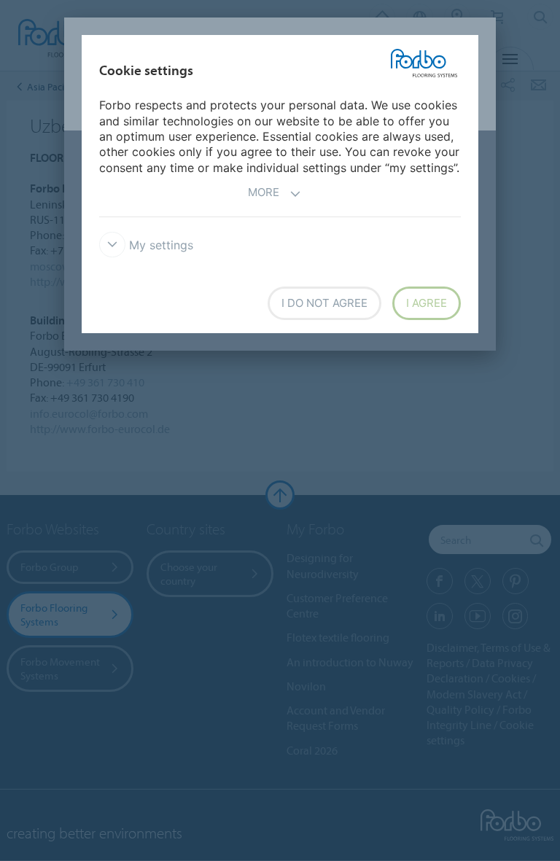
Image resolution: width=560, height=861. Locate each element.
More (263, 192)
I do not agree (324, 303)
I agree (426, 303)
